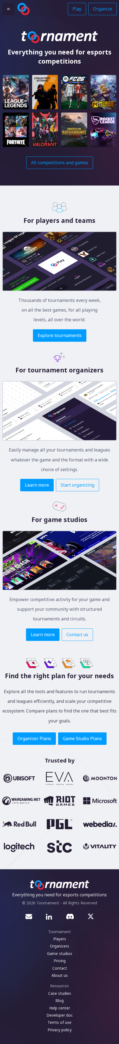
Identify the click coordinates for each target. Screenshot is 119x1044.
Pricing (60, 960)
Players (59, 938)
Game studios (59, 953)
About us (59, 975)
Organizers (59, 946)
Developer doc (59, 1015)
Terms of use (59, 1022)
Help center (59, 1008)
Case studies (59, 993)
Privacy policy (60, 1029)
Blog (59, 1000)
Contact (59, 968)
